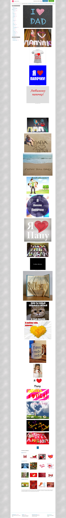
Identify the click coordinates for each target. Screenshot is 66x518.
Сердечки (14, 28)
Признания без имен (35, 514)
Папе (13, 21)
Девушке (14, 7)
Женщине (14, 13)
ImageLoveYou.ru (49, 514)
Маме (13, 17)
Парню (13, 23)
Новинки (23, 514)
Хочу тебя (14, 34)
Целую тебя (14, 35)
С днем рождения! (15, 27)
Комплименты (14, 38)
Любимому (14, 16)
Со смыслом (14, 31)
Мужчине (14, 20)
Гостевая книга (14, 514)
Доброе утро (14, 10)
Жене (22, 452)
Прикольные (14, 24)
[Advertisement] (37, 110)
